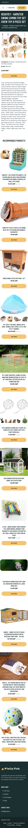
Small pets (12, 62)
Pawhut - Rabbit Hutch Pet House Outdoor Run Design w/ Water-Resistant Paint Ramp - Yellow (14, 634)
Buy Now (14, 76)
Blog (5, 800)
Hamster (9, 64)
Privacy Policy (11, 825)
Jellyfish (6, 794)
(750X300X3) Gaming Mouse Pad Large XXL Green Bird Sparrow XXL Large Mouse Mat (14, 584)
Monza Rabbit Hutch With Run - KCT (14, 278)
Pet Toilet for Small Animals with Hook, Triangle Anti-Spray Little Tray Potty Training (14, 327)
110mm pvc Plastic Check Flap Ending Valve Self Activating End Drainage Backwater (14, 230)
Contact (9, 823)
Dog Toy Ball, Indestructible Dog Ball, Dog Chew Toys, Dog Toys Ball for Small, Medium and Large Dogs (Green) (14, 740)
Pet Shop (22, 8)
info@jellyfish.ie (5, 2)
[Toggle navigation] (3, 7)
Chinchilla (4, 64)
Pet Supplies (7, 797)
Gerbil (24, 62)
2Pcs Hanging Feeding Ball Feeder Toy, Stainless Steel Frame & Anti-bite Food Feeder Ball (14, 430)
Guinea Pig (18, 62)
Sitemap (18, 825)
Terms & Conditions (19, 823)
